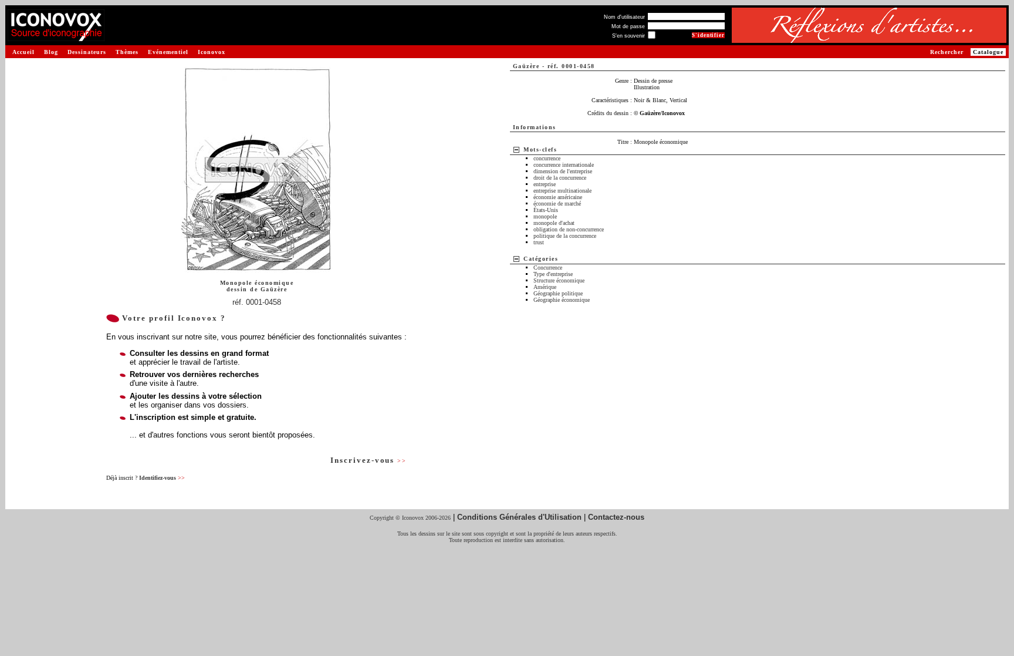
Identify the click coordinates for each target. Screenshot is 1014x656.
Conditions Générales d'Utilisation (519, 517)
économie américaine (557, 197)
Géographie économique (561, 300)
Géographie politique (558, 293)
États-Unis (545, 210)
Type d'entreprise (553, 274)
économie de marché (557, 203)
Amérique (544, 287)
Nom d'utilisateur (624, 17)
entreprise (544, 184)
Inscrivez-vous (368, 460)
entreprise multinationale (562, 190)
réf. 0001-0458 (256, 302)
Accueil (23, 52)
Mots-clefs (540, 149)
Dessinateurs (86, 52)
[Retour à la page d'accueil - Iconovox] (56, 36)
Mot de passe (628, 26)
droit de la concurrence (559, 177)
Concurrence (547, 267)
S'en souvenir (628, 36)
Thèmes (127, 52)
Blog (51, 52)
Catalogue (988, 52)
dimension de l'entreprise (562, 171)
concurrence (546, 158)
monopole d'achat (553, 223)
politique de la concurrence (564, 236)
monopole (545, 216)
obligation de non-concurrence (568, 229)
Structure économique (558, 280)
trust (538, 242)
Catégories (540, 258)
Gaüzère (274, 289)
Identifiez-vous (162, 478)
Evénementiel (168, 52)
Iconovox (211, 52)
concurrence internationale (563, 165)
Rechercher (947, 52)
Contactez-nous (616, 517)
